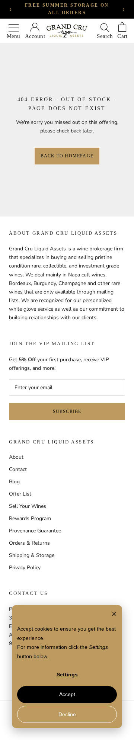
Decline (67, 714)
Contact (18, 469)
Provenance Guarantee (35, 530)
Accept (67, 694)
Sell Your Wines (27, 506)
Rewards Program (30, 518)
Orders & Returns (29, 543)
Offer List (20, 493)
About (16, 457)
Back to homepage (67, 155)
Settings (67, 674)
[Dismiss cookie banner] (114, 614)
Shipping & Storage (31, 555)
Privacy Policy (25, 567)
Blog (14, 481)
